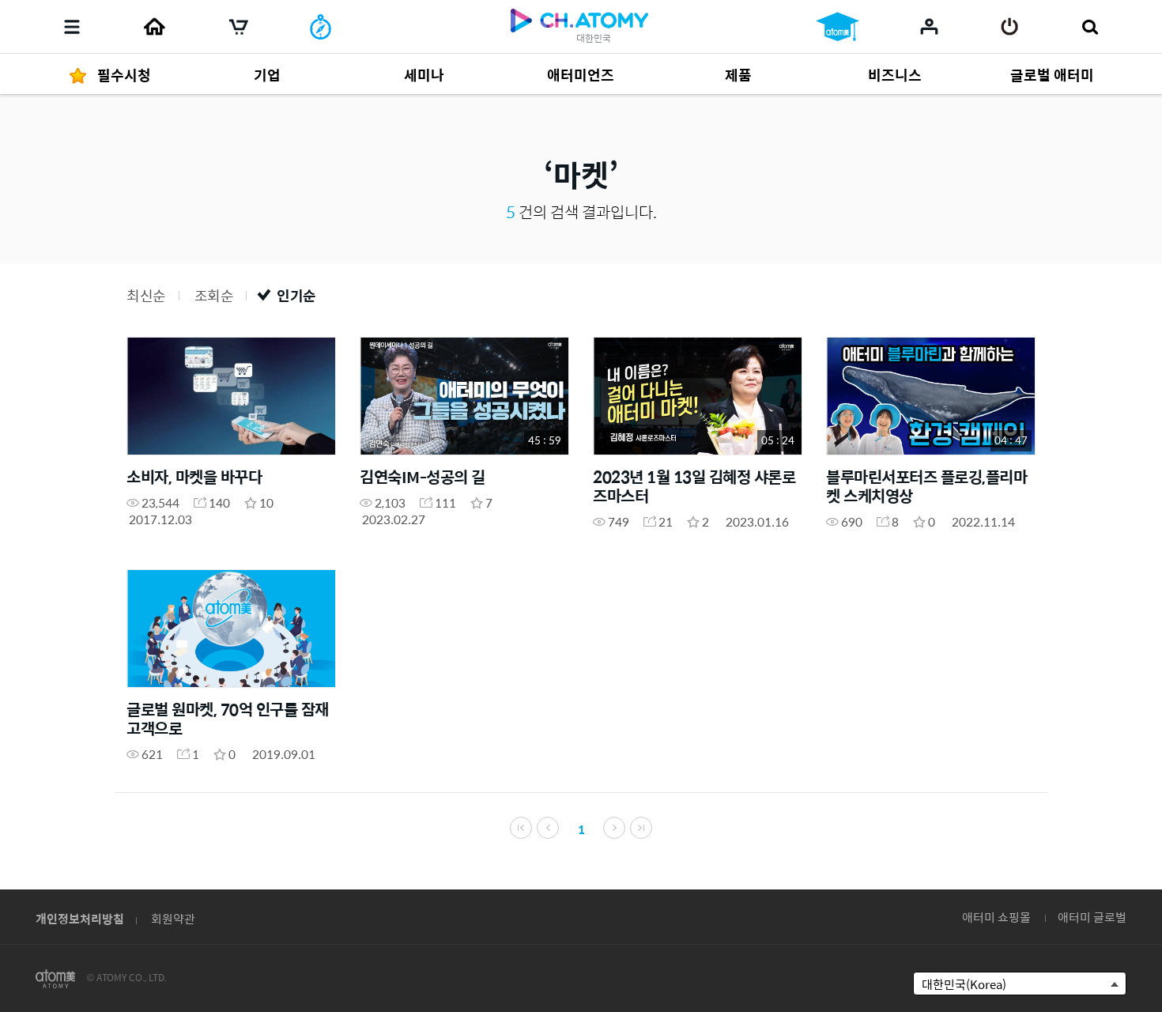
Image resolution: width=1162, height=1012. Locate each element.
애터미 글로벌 (1092, 917)
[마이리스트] (929, 26)
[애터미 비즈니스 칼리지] (837, 27)
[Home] (154, 27)
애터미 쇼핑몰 (996, 917)
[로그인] (1010, 27)
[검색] (1090, 27)
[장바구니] (239, 27)
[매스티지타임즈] (320, 27)
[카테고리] (71, 27)
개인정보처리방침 (80, 918)
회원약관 (173, 918)
